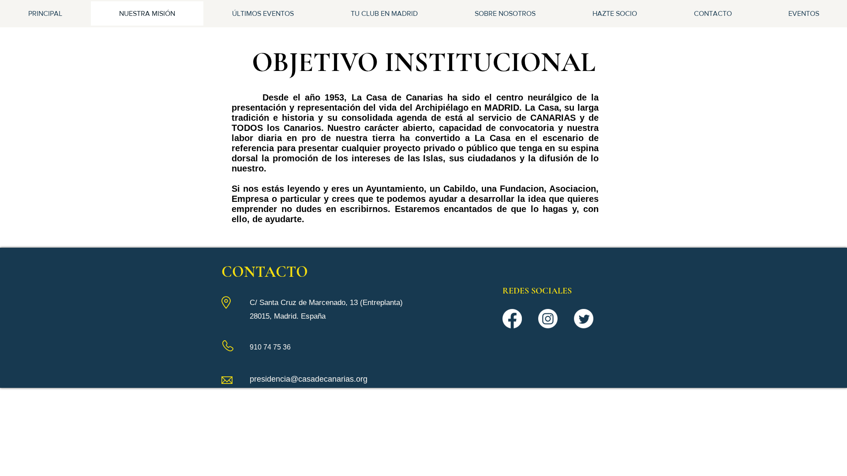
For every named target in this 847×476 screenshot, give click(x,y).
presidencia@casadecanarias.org (308, 379)
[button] (384, 13)
